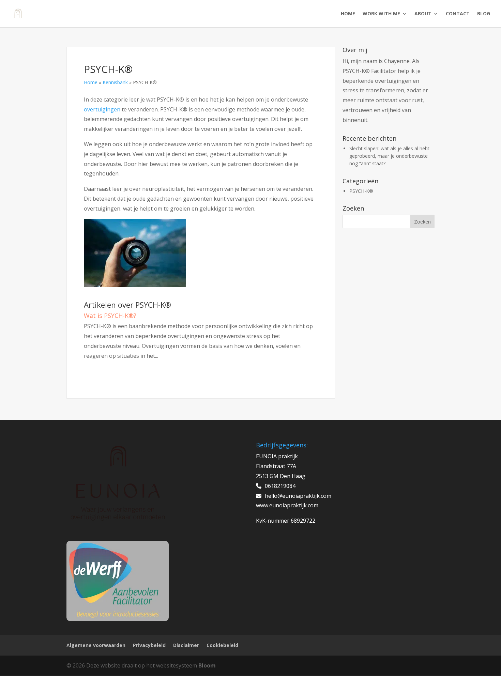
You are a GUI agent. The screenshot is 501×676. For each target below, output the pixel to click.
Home (90, 82)
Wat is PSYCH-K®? (110, 315)
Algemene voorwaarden (95, 645)
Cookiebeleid (222, 645)
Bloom (207, 665)
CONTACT (458, 14)
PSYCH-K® (361, 191)
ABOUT (422, 14)
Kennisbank (115, 82)
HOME (348, 14)
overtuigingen (102, 109)
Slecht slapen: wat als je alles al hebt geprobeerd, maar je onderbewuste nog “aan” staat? (389, 156)
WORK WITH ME (381, 14)
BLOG (483, 14)
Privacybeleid (149, 645)
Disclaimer (186, 645)
